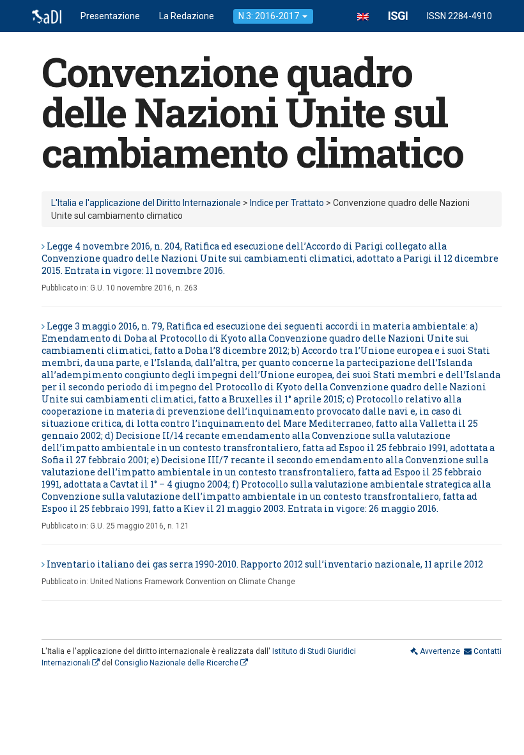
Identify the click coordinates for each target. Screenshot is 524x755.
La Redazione (186, 16)
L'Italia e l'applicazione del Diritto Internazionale (146, 203)
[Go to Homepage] (46, 16)
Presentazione (110, 16)
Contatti (487, 651)
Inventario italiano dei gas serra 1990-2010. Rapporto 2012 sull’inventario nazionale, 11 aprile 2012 (265, 564)
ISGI (398, 15)
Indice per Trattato (287, 203)
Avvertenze (439, 651)
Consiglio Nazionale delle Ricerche (177, 662)
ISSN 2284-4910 (459, 16)
